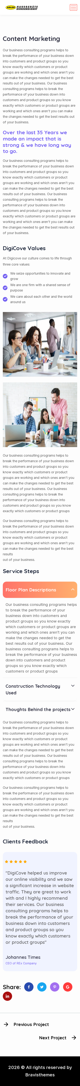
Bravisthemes (40, 1074)
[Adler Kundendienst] (22, 7)
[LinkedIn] (7, 996)
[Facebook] (28, 987)
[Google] (67, 987)
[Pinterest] (54, 987)
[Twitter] (42, 987)
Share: (12, 987)
